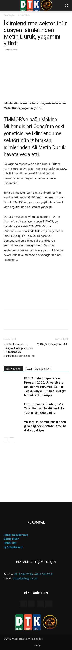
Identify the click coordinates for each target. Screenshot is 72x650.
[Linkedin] (40, 604)
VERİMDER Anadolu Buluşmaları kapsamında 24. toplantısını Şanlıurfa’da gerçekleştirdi (19, 350)
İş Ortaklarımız (13, 547)
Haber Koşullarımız (16, 535)
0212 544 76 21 (44, 574)
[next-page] (12, 439)
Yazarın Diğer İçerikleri (38, 368)
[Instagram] (31, 604)
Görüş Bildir (11, 539)
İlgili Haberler (13, 368)
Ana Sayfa (9, 15)
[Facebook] (23, 604)
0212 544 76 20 (23, 574)
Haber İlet (10, 543)
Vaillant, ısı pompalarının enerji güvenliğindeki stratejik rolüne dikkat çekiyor (45, 426)
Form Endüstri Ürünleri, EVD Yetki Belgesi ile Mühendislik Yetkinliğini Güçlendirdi (44, 408)
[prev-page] (6, 439)
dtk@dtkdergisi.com (25, 578)
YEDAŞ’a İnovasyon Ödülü (52, 344)
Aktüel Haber (25, 15)
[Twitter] (48, 604)
